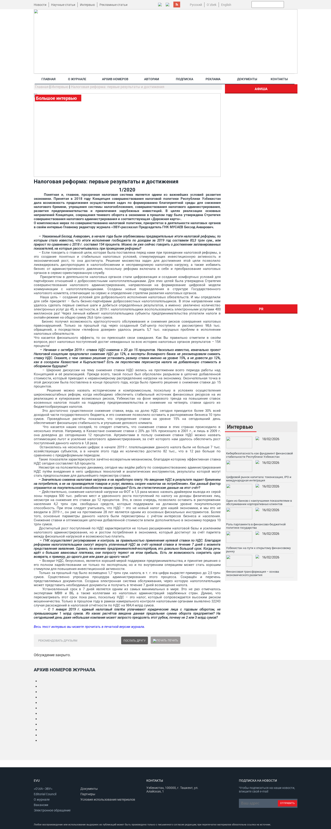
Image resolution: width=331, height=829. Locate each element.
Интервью (87, 5)
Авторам (151, 79)
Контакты (279, 79)
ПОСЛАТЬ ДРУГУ (134, 640)
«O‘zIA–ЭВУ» (43, 788)
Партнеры (87, 794)
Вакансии (41, 805)
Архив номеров (115, 79)
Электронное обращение (52, 810)
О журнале (77, 79)
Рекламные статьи (113, 5)
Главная (48, 79)
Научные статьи (63, 5)
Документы (247, 79)
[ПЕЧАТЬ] (160, 640)
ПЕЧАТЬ (173, 640)
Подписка (184, 79)
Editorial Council (45, 794)
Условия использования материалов (107, 799)
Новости (40, 5)
